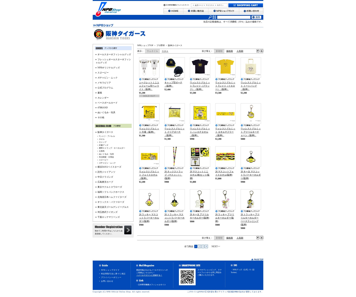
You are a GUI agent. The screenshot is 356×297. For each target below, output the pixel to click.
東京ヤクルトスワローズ (110, 187)
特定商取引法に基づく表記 (113, 274)
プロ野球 (160, 45)
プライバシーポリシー (111, 277)
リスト (165, 51)
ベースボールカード (108, 102)
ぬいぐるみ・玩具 (106, 112)
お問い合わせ (107, 281)
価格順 (229, 51)
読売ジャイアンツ (106, 172)
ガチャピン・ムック (108, 77)
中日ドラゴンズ (105, 177)
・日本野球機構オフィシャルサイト (151, 285)
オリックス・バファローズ (111, 202)
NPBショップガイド (110, 270)
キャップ (102, 142)
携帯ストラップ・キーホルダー (112, 148)
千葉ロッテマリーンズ (109, 217)
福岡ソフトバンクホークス (111, 192)
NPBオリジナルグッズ (109, 67)
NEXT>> (216, 246)
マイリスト (210, 5)
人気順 (240, 51)
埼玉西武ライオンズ (108, 212)
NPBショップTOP (145, 45)
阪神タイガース (175, 45)
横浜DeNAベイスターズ (109, 167)
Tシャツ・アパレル (107, 136)
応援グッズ (103, 145)
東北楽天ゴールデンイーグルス (113, 207)
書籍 (100, 92)
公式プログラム (105, 87)
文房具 (102, 151)
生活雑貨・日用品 (106, 157)
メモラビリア (104, 82)
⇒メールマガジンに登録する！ (149, 275)
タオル (102, 139)
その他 (101, 117)
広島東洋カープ (105, 182)
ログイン (220, 5)
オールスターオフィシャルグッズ (114, 54)
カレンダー (103, 97)
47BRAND (103, 107)
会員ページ (199, 5)
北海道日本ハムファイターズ (112, 197)
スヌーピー (103, 72)
